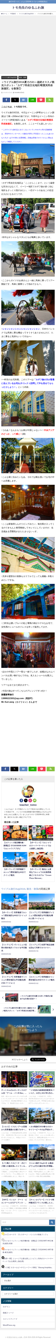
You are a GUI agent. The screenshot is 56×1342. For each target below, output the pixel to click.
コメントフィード (10, 1319)
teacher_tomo (28, 805)
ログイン (6, 1307)
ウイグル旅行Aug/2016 (9, 77)
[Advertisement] (28, 45)
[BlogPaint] (28, 162)
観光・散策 (22, 77)
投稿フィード (8, 1313)
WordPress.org (9, 1325)
